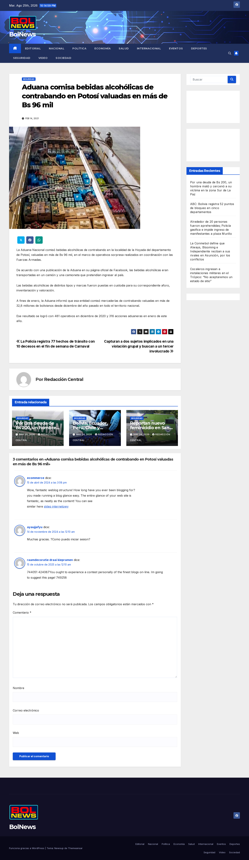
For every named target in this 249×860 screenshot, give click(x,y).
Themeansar (75, 848)
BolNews (22, 34)
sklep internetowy (56, 506)
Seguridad (21, 58)
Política (79, 48)
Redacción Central (63, 379)
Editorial (33, 48)
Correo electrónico (26, 710)
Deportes (199, 48)
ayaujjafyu (34, 527)
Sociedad (63, 58)
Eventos (176, 48)
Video (43, 58)
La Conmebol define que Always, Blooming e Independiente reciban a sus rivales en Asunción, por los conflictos (210, 251)
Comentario (22, 612)
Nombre (18, 688)
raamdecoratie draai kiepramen (50, 560)
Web (16, 733)
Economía (102, 48)
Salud (124, 48)
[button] (229, 53)
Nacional (56, 48)
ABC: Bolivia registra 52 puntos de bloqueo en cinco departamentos (212, 208)
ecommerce (35, 478)
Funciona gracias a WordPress (27, 848)
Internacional (149, 48)
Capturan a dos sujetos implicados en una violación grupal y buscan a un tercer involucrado (139, 346)
